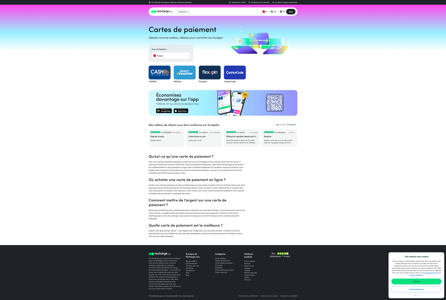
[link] (164, 110)
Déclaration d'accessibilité (289, 296)
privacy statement (416, 275)
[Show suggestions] (188, 55)
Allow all (416, 281)
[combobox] (171, 55)
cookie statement (430, 273)
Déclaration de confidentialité (248, 296)
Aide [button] (291, 11)
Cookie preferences (416, 289)
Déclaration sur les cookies (269, 296)
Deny (416, 295)
